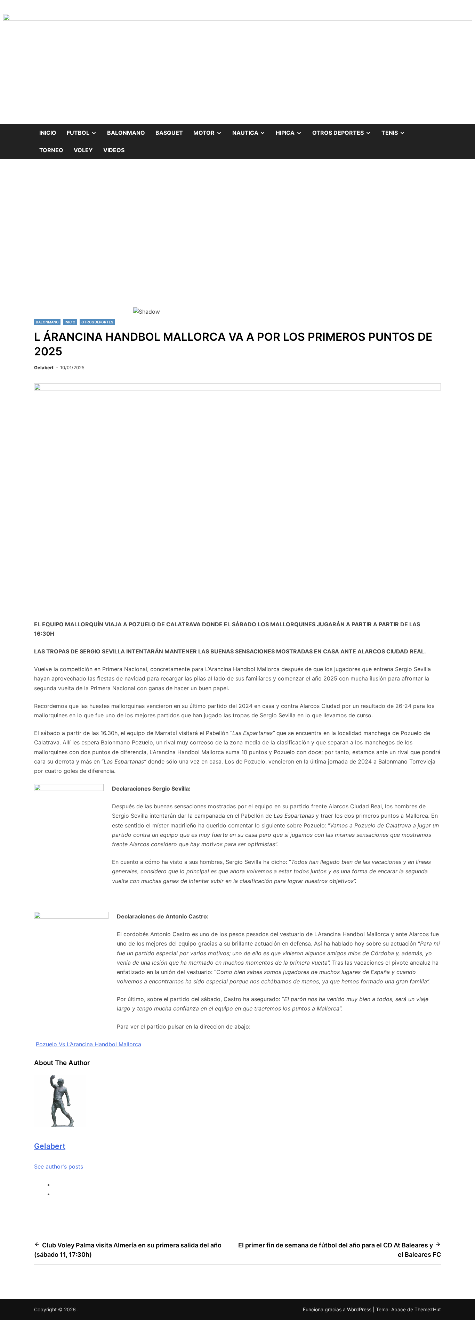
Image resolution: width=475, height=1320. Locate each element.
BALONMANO (126, 132)
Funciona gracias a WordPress (338, 1309)
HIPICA (291, 130)
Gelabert (44, 367)
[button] (237, 282)
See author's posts (58, 1166)
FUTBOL (84, 130)
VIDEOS (113, 150)
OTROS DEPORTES (344, 130)
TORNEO (51, 150)
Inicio (47, 132)
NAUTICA (251, 130)
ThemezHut (427, 1309)
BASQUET (169, 132)
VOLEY (83, 150)
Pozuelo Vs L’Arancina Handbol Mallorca (88, 1044)
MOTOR (210, 130)
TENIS (395, 130)
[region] (237, 245)
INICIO (70, 322)
